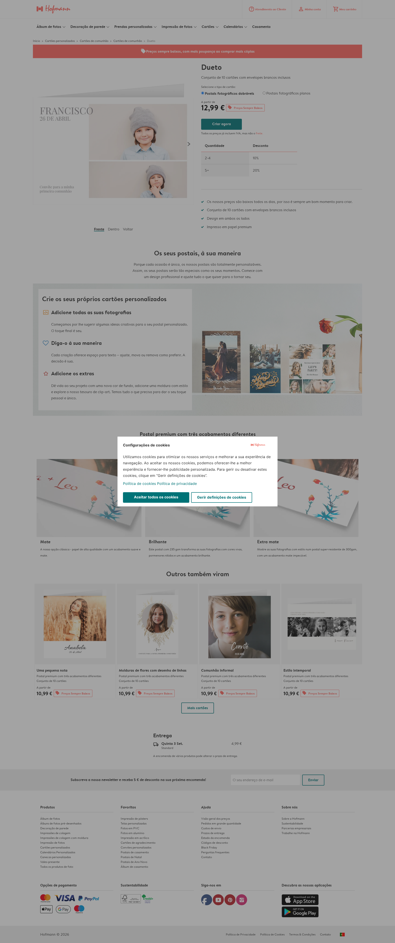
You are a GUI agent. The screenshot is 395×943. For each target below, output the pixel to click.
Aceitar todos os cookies (156, 497)
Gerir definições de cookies (221, 497)
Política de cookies (139, 483)
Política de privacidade (177, 483)
